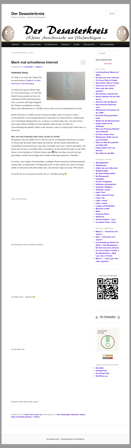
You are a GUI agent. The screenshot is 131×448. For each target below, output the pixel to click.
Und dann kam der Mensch (106, 102)
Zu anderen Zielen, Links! (106, 222)
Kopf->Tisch (29, 414)
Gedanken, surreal (103, 189)
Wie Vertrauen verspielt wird (107, 94)
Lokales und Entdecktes (105, 206)
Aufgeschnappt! (102, 170)
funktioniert (75, 414)
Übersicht (15, 44)
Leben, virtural (101, 203)
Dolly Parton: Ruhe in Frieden (107, 83)
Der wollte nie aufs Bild (105, 153)
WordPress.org (102, 376)
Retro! (98, 211)
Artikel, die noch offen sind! (107, 168)
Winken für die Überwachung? (108, 121)
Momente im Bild (102, 208)
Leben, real (38, 414)
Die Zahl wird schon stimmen (107, 77)
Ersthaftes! (100, 179)
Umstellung (20, 417)
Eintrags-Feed (101, 370)
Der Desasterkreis (27, 13)
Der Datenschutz (51, 44)
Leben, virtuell (101, 200)
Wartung (28, 417)
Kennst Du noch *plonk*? (106, 85)
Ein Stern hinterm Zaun (105, 134)
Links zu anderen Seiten (32, 44)
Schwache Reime (102, 214)
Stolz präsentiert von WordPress (72, 439)
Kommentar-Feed (102, 373)
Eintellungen (65, 414)
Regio (13, 417)
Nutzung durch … (90, 44)
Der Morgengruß (102, 176)
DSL (58, 414)
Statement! (100, 216)
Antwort (36, 417)
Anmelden (100, 368)
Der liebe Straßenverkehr (105, 173)
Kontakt (76, 44)
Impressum (65, 44)
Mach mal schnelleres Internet (34, 62)
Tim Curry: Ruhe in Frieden (106, 80)
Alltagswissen (101, 165)
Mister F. (39, 67)
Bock (98, 237)
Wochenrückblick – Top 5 (106, 219)
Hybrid (82, 414)
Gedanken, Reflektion (104, 187)
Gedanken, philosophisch (106, 184)
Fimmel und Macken (104, 181)
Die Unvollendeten (107, 44)
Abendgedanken (102, 162)
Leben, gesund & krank (105, 195)
